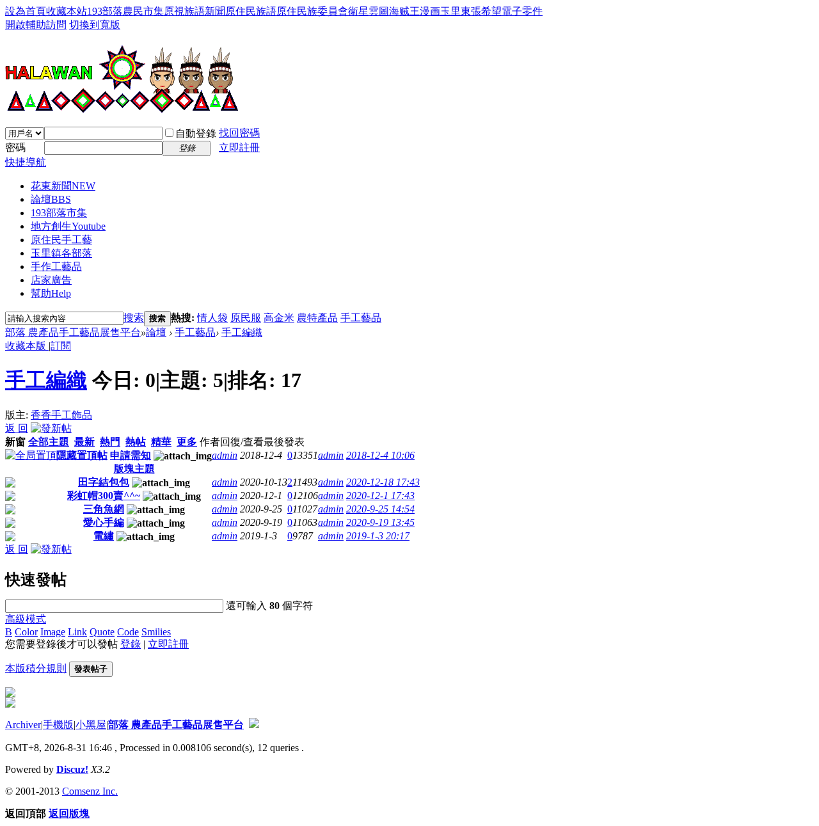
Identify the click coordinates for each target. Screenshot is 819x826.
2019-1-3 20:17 (378, 535)
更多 (187, 441)
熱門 (110, 441)
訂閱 (61, 345)
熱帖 (135, 441)
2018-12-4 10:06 (380, 455)
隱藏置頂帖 (81, 455)
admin (224, 455)
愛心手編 (103, 522)
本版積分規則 (36, 668)
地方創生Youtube (68, 226)
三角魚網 (103, 509)
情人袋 (212, 317)
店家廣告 (51, 279)
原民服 (245, 317)
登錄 (130, 644)
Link (77, 631)
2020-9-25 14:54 (380, 509)
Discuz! (72, 769)
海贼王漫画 (414, 11)
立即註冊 (239, 147)
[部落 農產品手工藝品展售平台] (122, 108)
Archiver (23, 724)
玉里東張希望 (471, 11)
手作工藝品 (56, 266)
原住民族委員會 (312, 11)
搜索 (133, 317)
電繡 (103, 535)
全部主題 (48, 441)
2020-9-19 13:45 (380, 522)
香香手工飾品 (61, 414)
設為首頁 (25, 11)
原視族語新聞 (194, 11)
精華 (161, 441)
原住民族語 (250, 11)
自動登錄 (195, 133)
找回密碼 (239, 132)
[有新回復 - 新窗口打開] (10, 484)
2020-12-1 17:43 (380, 495)
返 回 (16, 428)
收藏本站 (66, 11)
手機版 (58, 724)
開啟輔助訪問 (36, 24)
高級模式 (25, 619)
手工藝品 (360, 317)
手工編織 (241, 332)
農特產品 (317, 317)
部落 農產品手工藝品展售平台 (73, 332)
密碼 (15, 147)
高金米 (279, 317)
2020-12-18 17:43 (383, 482)
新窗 (15, 441)
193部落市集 (59, 212)
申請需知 (130, 455)
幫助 (51, 293)
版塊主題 (134, 468)
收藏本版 (27, 345)
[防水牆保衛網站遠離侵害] (254, 724)
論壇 (51, 199)
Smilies (156, 631)
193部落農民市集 (125, 11)
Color (26, 631)
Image (52, 631)
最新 (84, 441)
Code (128, 631)
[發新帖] (51, 428)
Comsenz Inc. (90, 791)
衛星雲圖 (368, 11)
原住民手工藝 (61, 239)
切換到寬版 (94, 24)
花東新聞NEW (63, 185)
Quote (102, 631)
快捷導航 (25, 162)
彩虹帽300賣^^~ (103, 495)
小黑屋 (91, 724)
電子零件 (522, 11)
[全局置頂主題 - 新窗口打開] (30, 455)
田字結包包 (103, 482)
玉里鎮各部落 (61, 253)
